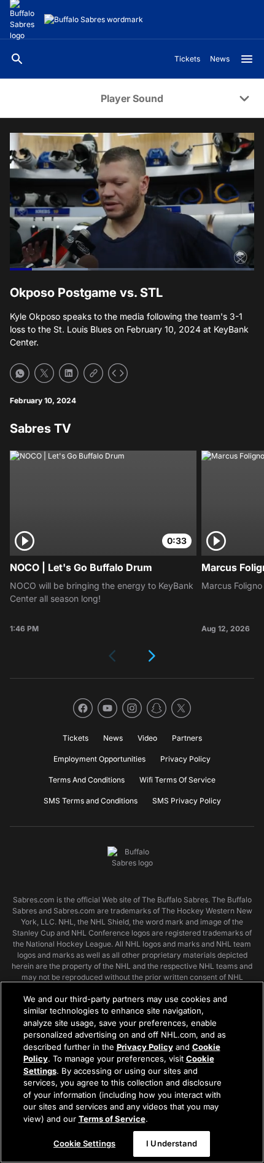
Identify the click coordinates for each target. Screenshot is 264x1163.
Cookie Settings (84, 1143)
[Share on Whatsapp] (19, 373)
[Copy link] (93, 373)
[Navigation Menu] (246, 59)
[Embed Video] (118, 373)
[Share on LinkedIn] (69, 373)
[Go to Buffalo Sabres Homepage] (93, 19)
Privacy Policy (145, 1047)
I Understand (171, 1143)
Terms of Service (112, 1119)
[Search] (17, 59)
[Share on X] (44, 373)
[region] (132, 1072)
